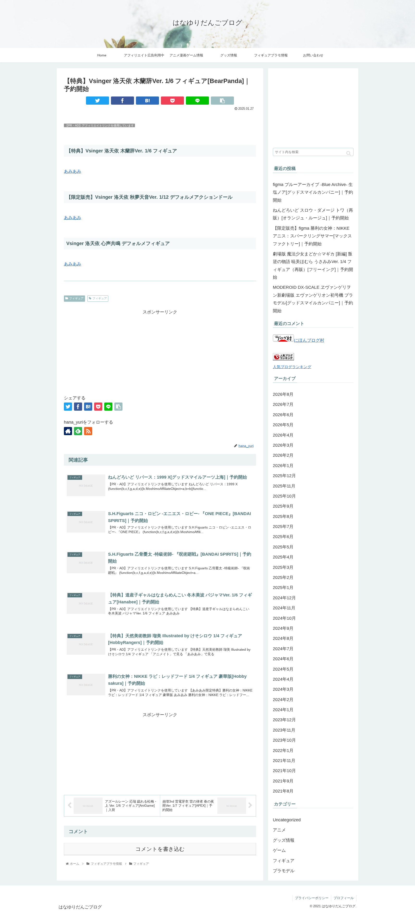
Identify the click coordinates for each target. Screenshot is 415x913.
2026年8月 (283, 394)
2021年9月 (283, 781)
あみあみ (72, 171)
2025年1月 (283, 587)
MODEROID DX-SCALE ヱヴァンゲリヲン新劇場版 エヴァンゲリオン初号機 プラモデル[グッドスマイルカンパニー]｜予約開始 (313, 299)
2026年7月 (283, 404)
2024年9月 (283, 628)
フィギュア (76, 298)
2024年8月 (283, 638)
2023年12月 (284, 719)
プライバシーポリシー (312, 898)
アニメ (279, 830)
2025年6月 (283, 536)
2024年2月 (283, 699)
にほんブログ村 (309, 340)
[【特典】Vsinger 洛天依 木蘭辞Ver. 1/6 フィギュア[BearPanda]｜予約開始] (147, 100)
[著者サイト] (68, 431)
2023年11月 (284, 730)
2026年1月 (283, 465)
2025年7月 (283, 526)
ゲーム (279, 850)
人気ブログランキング (292, 367)
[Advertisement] (160, 349)
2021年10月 (284, 770)
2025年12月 (284, 475)
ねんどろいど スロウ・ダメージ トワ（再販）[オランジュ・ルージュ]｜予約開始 (313, 214)
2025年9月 (283, 506)
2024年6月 (283, 658)
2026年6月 (283, 414)
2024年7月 (283, 648)
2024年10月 (284, 618)
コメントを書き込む (160, 849)
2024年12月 (284, 597)
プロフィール (344, 898)
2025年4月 (283, 557)
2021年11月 (284, 760)
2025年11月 (284, 486)
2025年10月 (284, 496)
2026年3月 (283, 445)
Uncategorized (287, 819)
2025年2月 (283, 577)
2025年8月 (283, 516)
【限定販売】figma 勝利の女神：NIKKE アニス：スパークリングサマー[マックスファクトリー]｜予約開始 (312, 236)
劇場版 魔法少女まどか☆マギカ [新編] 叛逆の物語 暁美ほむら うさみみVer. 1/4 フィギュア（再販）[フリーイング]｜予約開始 (313, 266)
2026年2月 (283, 455)
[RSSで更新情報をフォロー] (88, 431)
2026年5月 (283, 424)
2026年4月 (283, 435)
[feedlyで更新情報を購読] (78, 431)
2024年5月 (283, 669)
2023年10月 (284, 740)
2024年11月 (284, 608)
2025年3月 (283, 567)
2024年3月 (283, 689)
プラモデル (283, 870)
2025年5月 (283, 547)
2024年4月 (283, 679)
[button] (348, 153)
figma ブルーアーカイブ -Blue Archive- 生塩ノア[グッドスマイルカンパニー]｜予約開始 (313, 192)
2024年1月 (283, 709)
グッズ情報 (283, 840)
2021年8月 (283, 791)
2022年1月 (283, 750)
